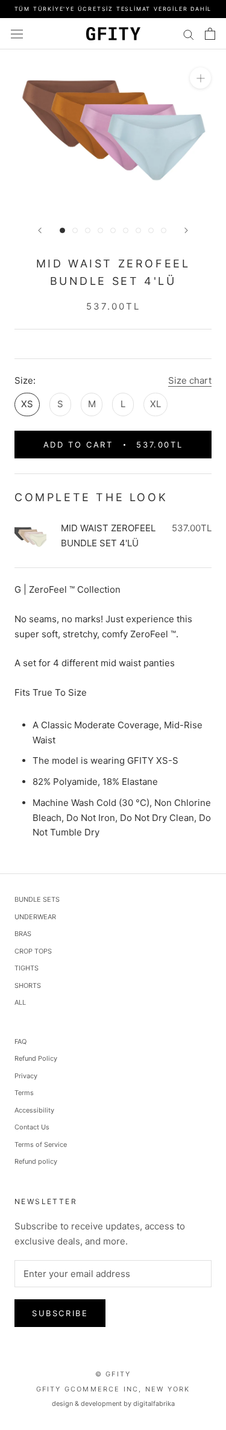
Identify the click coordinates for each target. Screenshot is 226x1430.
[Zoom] (200, 78)
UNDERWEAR (35, 917)
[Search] (188, 33)
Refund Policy (35, 1058)
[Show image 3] (87, 230)
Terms (24, 1092)
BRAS (22, 933)
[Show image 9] (163, 230)
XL (155, 404)
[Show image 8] (151, 230)
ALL (20, 1002)
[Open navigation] (17, 34)
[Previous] (40, 230)
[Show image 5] (113, 230)
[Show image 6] (125, 230)
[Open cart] (210, 34)
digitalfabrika (154, 1403)
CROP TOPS (33, 951)
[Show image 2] (75, 230)
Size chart (190, 380)
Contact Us (31, 1127)
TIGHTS (26, 968)
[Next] (186, 230)
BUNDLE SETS (37, 899)
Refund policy (35, 1161)
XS (27, 404)
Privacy (25, 1076)
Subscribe (60, 1313)
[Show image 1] (62, 230)
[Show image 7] (138, 230)
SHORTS (27, 985)
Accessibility (34, 1110)
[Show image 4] (100, 230)
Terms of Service (40, 1144)
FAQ (20, 1041)
